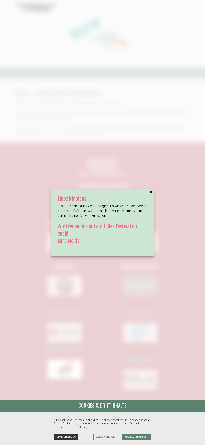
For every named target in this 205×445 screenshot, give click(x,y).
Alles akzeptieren (136, 437)
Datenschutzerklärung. (75, 427)
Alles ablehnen (106, 437)
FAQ (76, 211)
